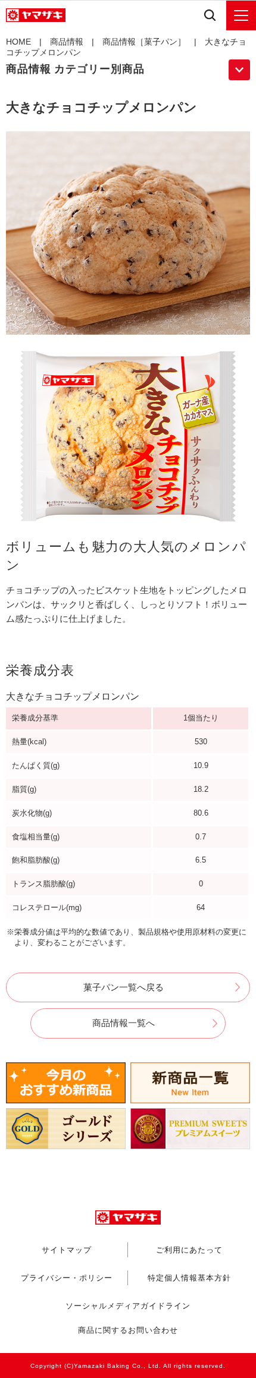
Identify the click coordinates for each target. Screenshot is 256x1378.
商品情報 (66, 41)
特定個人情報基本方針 (189, 1277)
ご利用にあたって (189, 1249)
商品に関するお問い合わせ (128, 1330)
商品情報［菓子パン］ (144, 41)
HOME (18, 41)
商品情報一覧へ (123, 1023)
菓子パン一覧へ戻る (123, 987)
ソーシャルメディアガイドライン (128, 1305)
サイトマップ (67, 1249)
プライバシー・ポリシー (67, 1277)
